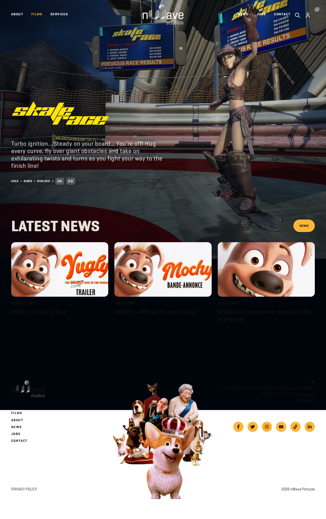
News (304, 225)
